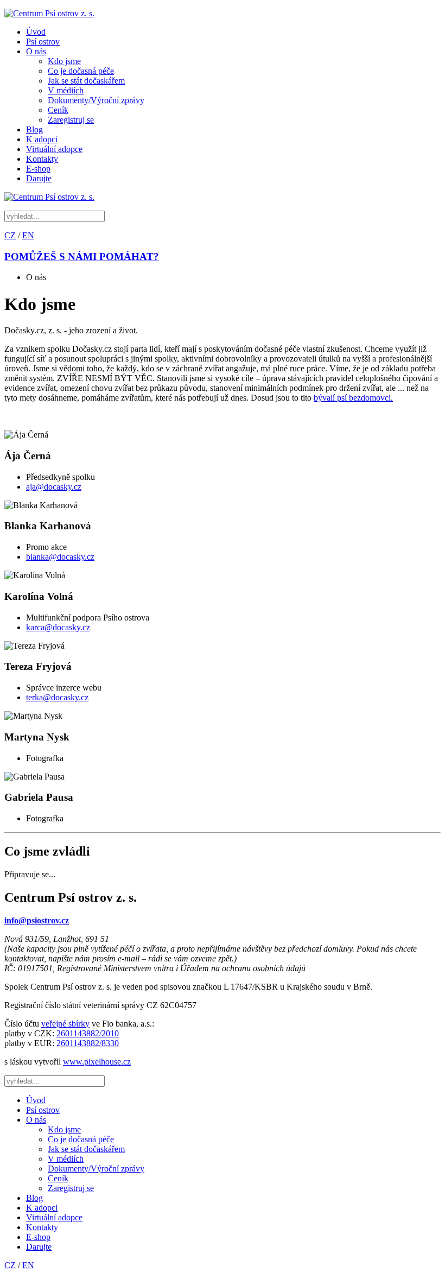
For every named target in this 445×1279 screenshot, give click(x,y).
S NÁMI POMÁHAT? (81, 256)
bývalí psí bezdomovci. (353, 397)
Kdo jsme (64, 61)
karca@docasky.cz (58, 627)
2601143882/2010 (87, 1033)
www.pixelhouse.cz (97, 1061)
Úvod (36, 31)
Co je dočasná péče (81, 70)
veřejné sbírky (65, 1023)
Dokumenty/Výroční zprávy (96, 100)
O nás (36, 51)
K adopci (42, 139)
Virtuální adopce (54, 149)
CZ (10, 235)
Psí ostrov (43, 41)
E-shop (38, 168)
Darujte (39, 178)
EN (28, 235)
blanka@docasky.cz (60, 556)
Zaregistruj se (71, 119)
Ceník (58, 110)
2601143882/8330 (87, 1043)
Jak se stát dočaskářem (86, 80)
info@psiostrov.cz (36, 920)
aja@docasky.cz (53, 486)
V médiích (66, 90)
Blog (34, 129)
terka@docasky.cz (57, 697)
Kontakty (42, 158)
